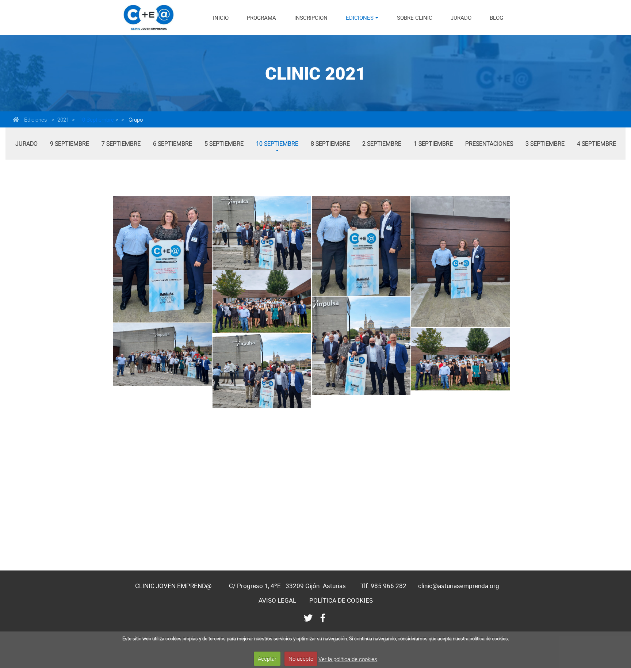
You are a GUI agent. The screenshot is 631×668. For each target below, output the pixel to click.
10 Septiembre (95, 119)
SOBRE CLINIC (414, 17)
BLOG (496, 17)
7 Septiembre (121, 144)
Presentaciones (489, 144)
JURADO (461, 17)
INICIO (221, 17)
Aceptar (267, 658)
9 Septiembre (69, 144)
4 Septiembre (596, 144)
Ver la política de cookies (347, 658)
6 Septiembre (172, 144)
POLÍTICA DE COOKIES (341, 600)
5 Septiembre (224, 144)
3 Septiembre (545, 144)
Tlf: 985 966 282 (383, 585)
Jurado (26, 144)
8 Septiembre (330, 144)
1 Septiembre (433, 144)
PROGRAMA (261, 17)
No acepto (300, 658)
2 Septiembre (381, 144)
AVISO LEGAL (277, 600)
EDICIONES (360, 17)
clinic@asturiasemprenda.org (458, 585)
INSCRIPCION (311, 17)
